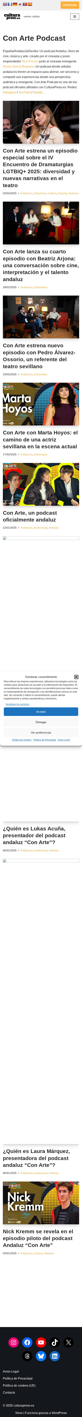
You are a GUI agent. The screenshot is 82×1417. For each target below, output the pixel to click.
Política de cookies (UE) (19, 1385)
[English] (5, 4)
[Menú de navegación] (74, 16)
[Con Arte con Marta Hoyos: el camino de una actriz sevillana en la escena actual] (41, 404)
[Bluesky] (41, 1356)
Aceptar (41, 711)
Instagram (9, 92)
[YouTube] (41, 1342)
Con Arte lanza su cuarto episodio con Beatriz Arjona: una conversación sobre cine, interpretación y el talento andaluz (41, 265)
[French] (10, 4)
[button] (76, 677)
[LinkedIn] (55, 1356)
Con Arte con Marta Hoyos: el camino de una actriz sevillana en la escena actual (40, 439)
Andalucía (26, 193)
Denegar (41, 722)
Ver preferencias (41, 732)
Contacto (9, 1392)
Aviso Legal (64, 740)
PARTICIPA (70, 5)
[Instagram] (13, 1342)
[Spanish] (30, 4)
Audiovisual (40, 527)
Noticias (73, 193)
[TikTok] (55, 1342)
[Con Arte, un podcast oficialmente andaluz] (41, 484)
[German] (15, 4)
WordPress (59, 1413)
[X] (68, 1342)
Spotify (37, 92)
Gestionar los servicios (17, 704)
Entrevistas (40, 287)
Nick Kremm (30, 61)
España (62, 193)
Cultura (52, 193)
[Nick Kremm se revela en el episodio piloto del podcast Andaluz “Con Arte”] (41, 1203)
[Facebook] (27, 1342)
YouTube (24, 92)
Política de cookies (21, 740)
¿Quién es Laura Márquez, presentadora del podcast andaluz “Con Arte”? (36, 1158)
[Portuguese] (25, 4)
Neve (19, 1413)
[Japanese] (20, 4)
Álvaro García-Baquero (18, 66)
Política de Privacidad (44, 740)
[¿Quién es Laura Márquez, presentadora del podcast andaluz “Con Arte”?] (41, 1001)
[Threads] (27, 1356)
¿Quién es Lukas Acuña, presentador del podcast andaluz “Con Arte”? (34, 835)
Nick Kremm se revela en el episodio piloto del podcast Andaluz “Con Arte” (38, 1238)
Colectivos (40, 193)
